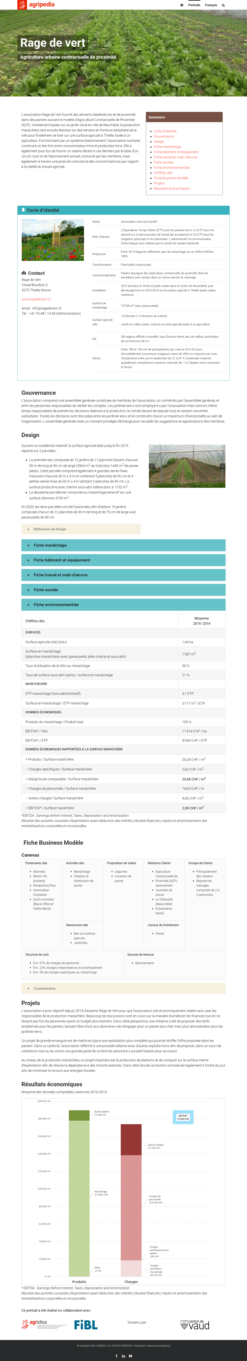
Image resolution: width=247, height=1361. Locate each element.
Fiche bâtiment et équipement (176, 152)
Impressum (140, 1345)
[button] (223, 5)
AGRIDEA (101, 1345)
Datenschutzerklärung (158, 1345)
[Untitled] (53, 240)
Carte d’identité (165, 131)
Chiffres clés (163, 173)
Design (159, 141)
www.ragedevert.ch (36, 299)
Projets (159, 183)
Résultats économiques (171, 188)
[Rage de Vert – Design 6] (187, 466)
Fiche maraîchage (167, 147)
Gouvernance (164, 136)
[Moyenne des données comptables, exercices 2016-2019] (123, 1100)
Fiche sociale (163, 162)
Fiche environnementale (172, 168)
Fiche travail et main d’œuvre (175, 157)
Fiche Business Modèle (171, 178)
